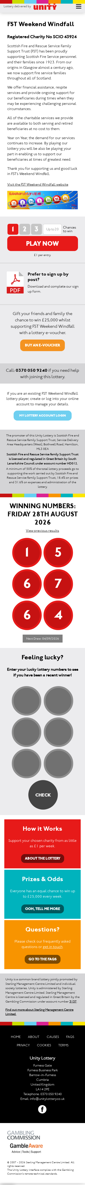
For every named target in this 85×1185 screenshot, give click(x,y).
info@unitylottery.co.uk (47, 1099)
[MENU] (78, 6)
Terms (63, 1045)
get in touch (53, 946)
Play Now (42, 243)
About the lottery (42, 858)
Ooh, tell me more (42, 909)
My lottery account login (42, 415)
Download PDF (15, 282)
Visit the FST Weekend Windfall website (37, 184)
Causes (53, 1037)
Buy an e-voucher (42, 345)
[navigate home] (45, 6)
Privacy (23, 1045)
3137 (73, 1001)
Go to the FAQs (43, 959)
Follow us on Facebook (42, 1109)
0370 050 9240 (31, 370)
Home (16, 1037)
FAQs (70, 1037)
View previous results (42, 530)
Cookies (44, 1045)
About (33, 1037)
